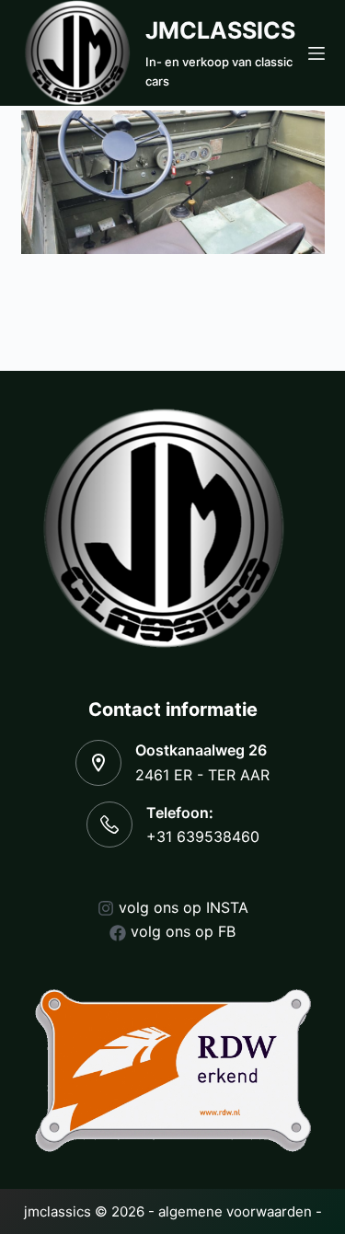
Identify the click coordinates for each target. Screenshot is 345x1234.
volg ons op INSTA (183, 907)
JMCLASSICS (220, 30)
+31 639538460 (202, 836)
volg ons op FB (183, 931)
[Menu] (316, 53)
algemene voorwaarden (235, 1211)
